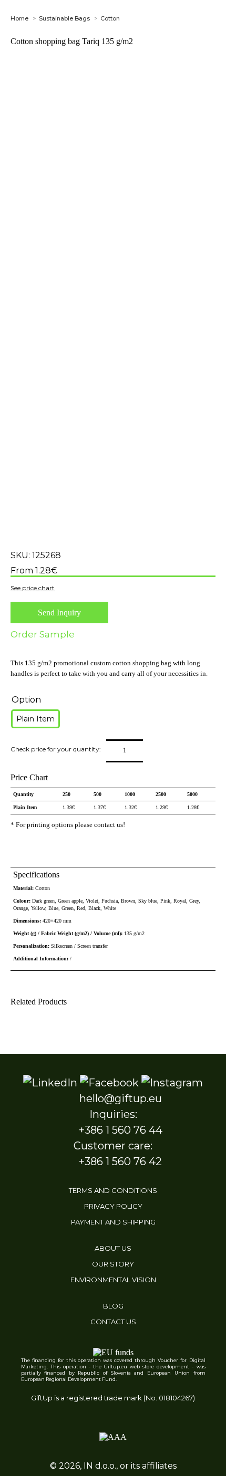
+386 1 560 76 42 (120, 1161)
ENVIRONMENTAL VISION (113, 1279)
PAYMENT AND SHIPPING (113, 1222)
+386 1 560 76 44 (120, 1130)
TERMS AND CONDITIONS (113, 1190)
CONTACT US (113, 1321)
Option (26, 700)
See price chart (33, 588)
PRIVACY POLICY (113, 1206)
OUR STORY (113, 1264)
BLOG (113, 1306)
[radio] (35, 719)
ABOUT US (113, 1248)
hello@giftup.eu (120, 1098)
